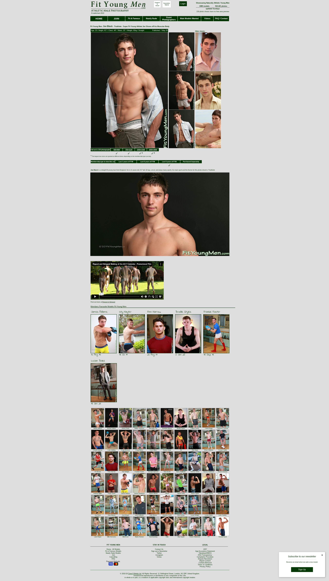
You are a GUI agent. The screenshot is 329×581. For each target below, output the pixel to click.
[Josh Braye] (125, 514)
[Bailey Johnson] (139, 427)
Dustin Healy (167, 450)
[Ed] (181, 448)
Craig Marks (139, 450)
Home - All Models (113, 549)
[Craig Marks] (139, 448)
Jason (167, 493)
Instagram (159, 555)
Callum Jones (195, 428)
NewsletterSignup (166, 4)
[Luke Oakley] (222, 514)
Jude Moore (153, 515)
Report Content (205, 561)
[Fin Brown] (97, 470)
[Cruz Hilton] (153, 448)
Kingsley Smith (167, 515)
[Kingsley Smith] (167, 514)
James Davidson (139, 493)
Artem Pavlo (125, 428)
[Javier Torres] (208, 492)
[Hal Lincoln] (167, 470)
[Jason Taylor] (194, 492)
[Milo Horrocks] (111, 535)
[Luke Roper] (97, 535)
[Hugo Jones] (111, 492)
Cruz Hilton (153, 450)
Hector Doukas (222, 471)
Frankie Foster (212, 312)
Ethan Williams (208, 450)
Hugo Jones (111, 493)
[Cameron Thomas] (222, 427)
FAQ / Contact (221, 18)
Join (113, 555)
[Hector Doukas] (222, 470)
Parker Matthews (195, 537)
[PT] (208, 535)
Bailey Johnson (139, 428)
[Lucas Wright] (194, 514)
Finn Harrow (154, 312)
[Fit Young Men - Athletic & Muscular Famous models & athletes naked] (118, 8)
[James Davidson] (139, 492)
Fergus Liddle (222, 450)
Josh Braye (125, 515)
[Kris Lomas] (181, 514)
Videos (207, 18)
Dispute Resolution (205, 559)
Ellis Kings (195, 450)
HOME (98, 18)
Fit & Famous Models (113, 551)
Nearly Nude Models (113, 553)
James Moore (153, 493)
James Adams (99, 312)
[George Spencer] (153, 470)
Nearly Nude (151, 18)
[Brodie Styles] (181, 427)
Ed (181, 450)
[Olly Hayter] (181, 535)
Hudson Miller (97, 493)
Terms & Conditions (205, 565)
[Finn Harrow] (111, 470)
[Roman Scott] (222, 535)
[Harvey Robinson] (208, 470)
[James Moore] (153, 492)
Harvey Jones (194, 471)
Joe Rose (98, 515)
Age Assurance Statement (205, 551)
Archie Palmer (111, 428)
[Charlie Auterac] (97, 448)
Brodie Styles (183, 312)
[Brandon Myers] (167, 427)
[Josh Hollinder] (139, 514)
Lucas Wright (195, 515)
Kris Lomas (181, 515)
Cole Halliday (112, 450)
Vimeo (159, 557)
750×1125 (128, 150)
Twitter (159, 553)
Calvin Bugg (208, 428)
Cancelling (113, 557)
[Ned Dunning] (153, 535)
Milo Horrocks (111, 537)
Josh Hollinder (139, 515)
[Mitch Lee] (125, 535)
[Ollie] (167, 535)
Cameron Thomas (222, 428)
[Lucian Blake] (208, 514)
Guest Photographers (169, 18)
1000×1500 (141, 150)
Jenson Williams (223, 493)
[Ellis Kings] (194, 448)
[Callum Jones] (194, 427)
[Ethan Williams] (208, 448)
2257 (205, 549)
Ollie (167, 537)
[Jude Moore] (153, 514)
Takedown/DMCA (205, 553)
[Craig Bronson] (125, 448)
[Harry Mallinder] (181, 470)
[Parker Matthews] (194, 535)
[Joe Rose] (97, 514)
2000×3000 (153, 150)
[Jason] (167, 492)
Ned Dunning (153, 537)
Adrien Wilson (97, 428)
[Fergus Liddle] (222, 448)
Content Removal (205, 563)
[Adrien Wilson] (97, 427)
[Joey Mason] (111, 514)
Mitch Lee (125, 537)
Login (183, 4)
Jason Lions (181, 493)
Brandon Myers (167, 428)
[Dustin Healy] (167, 448)
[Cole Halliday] (111, 448)
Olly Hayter (125, 312)
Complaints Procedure (205, 557)
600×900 (117, 150)
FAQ (113, 559)
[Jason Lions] (181, 492)
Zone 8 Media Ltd (134, 574)
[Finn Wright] (125, 470)
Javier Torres (209, 493)
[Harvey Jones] (194, 470)
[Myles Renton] (139, 535)
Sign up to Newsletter (159, 551)
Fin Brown (98, 471)
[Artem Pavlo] (125, 427)
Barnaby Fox (153, 428)
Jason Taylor (195, 493)
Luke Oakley (223, 515)
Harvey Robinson (208, 471)
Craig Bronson (125, 450)
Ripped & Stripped (108, 302)
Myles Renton (139, 537)
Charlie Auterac (97, 450)
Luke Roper (97, 537)
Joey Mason (111, 515)
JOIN (116, 18)
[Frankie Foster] (139, 470)
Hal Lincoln (167, 471)
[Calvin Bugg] (208, 427)
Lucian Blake (98, 361)
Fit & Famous (134, 18)
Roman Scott (223, 537)
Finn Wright (125, 471)
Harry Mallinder (181, 471)
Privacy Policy (205, 567)
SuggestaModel (157, 4)
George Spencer (153, 471)
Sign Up (302, 569)
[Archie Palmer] (111, 427)
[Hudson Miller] (97, 492)
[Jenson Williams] (222, 492)
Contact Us (159, 549)
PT (209, 537)
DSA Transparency (205, 555)
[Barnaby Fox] (153, 427)
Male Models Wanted (189, 18)
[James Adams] (125, 492)
